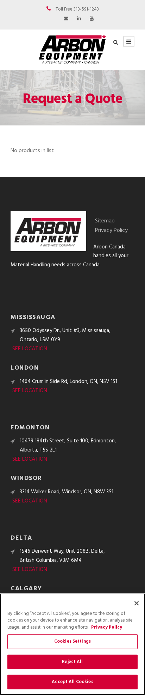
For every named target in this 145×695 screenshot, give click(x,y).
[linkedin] (79, 18)
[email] (66, 18)
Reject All (72, 661)
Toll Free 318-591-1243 (77, 9)
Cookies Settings (72, 641)
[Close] (136, 603)
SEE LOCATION (29, 348)
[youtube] (92, 18)
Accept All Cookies (72, 682)
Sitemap (105, 221)
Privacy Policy (111, 230)
